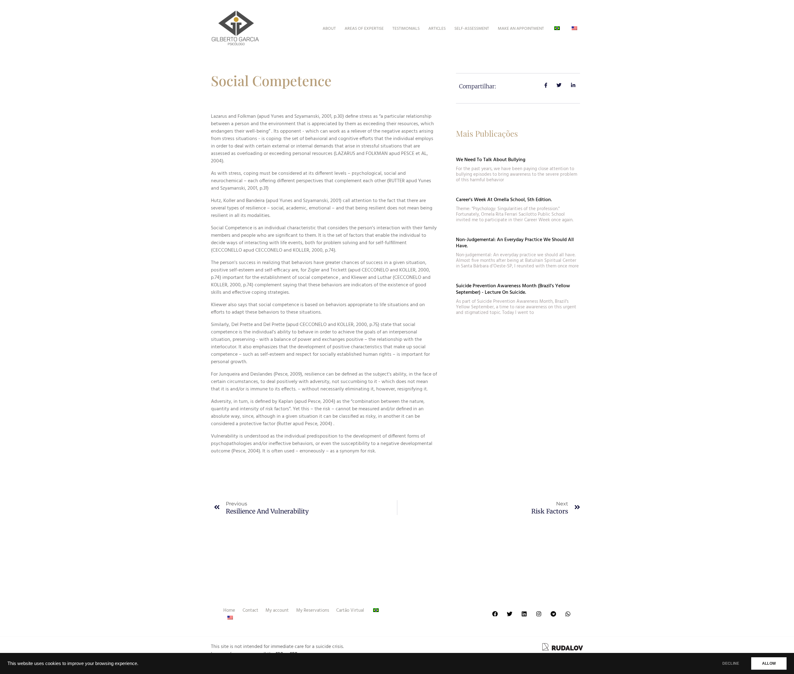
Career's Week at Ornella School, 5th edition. (504, 200)
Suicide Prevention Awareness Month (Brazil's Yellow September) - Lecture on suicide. (513, 289)
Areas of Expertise (364, 28)
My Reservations (312, 610)
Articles (437, 28)
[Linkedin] (524, 614)
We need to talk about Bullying (490, 160)
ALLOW (769, 663)
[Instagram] (539, 614)
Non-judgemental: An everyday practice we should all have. (515, 243)
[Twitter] (509, 614)
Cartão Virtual (350, 610)
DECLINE (730, 663)
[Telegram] (553, 614)
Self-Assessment (471, 28)
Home (229, 610)
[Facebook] (495, 614)
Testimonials (406, 28)
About (329, 28)
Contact (250, 610)
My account (277, 610)
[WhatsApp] (568, 614)
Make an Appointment (521, 28)
